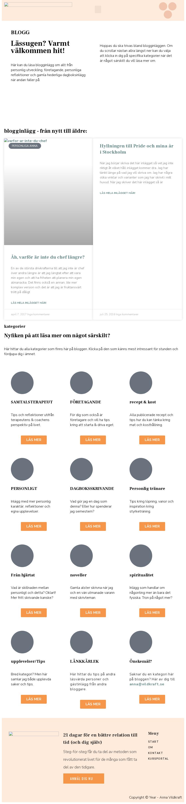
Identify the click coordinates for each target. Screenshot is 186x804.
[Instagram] (172, 6)
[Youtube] (168, 14)
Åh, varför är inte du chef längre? (48, 257)
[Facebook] (163, 6)
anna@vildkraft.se (147, 684)
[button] (98, 9)
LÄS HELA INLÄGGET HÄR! (28, 303)
